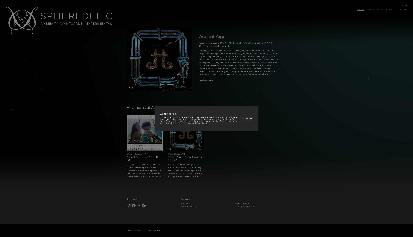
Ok (242, 119)
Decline (249, 119)
